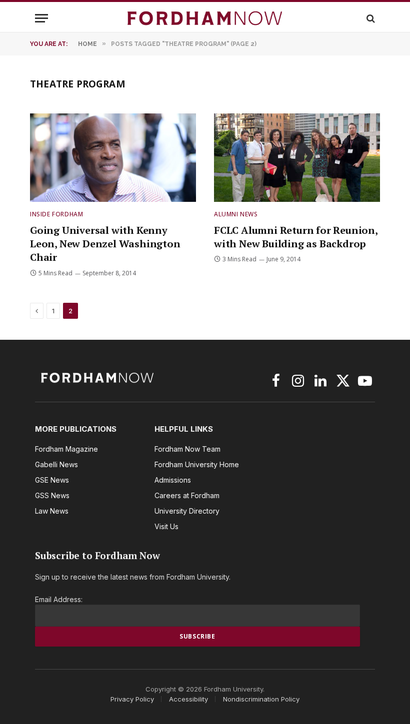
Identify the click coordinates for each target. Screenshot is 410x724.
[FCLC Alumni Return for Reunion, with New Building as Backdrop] (297, 157)
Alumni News (236, 214)
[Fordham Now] (205, 18)
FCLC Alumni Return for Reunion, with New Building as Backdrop (296, 236)
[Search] (369, 18)
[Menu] (41, 18)
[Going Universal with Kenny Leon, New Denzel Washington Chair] (113, 157)
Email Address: (58, 599)
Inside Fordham (56, 214)
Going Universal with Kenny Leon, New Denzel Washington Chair (105, 243)
